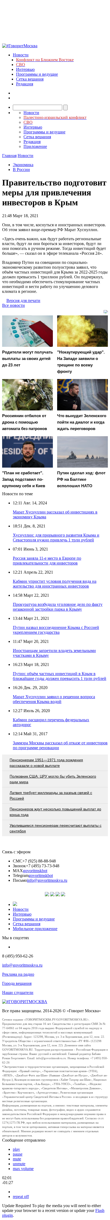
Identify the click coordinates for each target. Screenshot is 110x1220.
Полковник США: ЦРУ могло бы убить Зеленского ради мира (53, 779)
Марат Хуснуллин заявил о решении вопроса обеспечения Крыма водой (54, 699)
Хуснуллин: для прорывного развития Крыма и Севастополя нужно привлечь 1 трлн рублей (56, 537)
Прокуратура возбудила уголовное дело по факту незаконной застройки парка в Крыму (58, 606)
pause (17, 1154)
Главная (9, 155)
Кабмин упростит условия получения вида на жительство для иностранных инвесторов (54, 583)
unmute (19, 1163)
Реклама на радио (18, 974)
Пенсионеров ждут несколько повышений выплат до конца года (55, 812)
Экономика (23, 164)
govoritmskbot (35, 870)
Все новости (13, 305)
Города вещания (17, 983)
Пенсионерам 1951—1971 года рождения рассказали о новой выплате (46, 763)
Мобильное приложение (35, 928)
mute (17, 1159)
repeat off (21, 1196)
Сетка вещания (30, 79)
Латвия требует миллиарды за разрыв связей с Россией (51, 795)
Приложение (35, 146)
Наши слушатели (17, 992)
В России (21, 169)
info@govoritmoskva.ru (47, 880)
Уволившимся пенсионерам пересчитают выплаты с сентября (55, 828)
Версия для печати (23, 300)
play (16, 1149)
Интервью (25, 69)
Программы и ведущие (37, 74)
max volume (23, 1168)
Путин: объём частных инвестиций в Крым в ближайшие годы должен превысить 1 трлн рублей (59, 676)
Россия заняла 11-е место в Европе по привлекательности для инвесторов (47, 560)
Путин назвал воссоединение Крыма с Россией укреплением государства (56, 630)
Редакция (24, 84)
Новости (21, 55)
